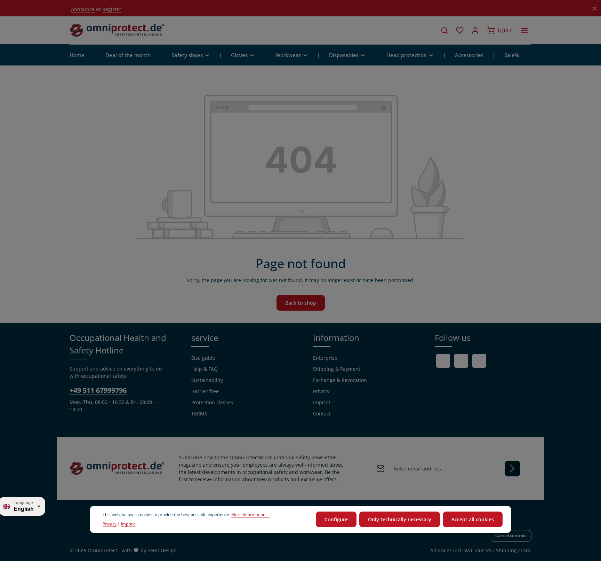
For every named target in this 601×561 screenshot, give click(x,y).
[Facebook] (443, 361)
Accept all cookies (472, 519)
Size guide (203, 357)
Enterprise (325, 357)
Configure (336, 519)
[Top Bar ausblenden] (595, 8)
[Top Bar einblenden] (524, 30)
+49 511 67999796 (98, 390)
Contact (322, 413)
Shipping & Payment (336, 369)
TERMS (199, 413)
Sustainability (207, 380)
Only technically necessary (399, 519)
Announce (83, 9)
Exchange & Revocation (340, 380)
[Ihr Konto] (475, 30)
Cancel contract (511, 535)
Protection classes (212, 402)
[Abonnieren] (512, 468)
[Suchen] (444, 30)
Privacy (321, 391)
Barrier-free (205, 391)
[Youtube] (461, 361)
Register (111, 9)
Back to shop (300, 302)
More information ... (250, 515)
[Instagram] (479, 361)
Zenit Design (162, 550)
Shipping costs (513, 550)
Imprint (321, 402)
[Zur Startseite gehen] (117, 30)
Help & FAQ (204, 369)
